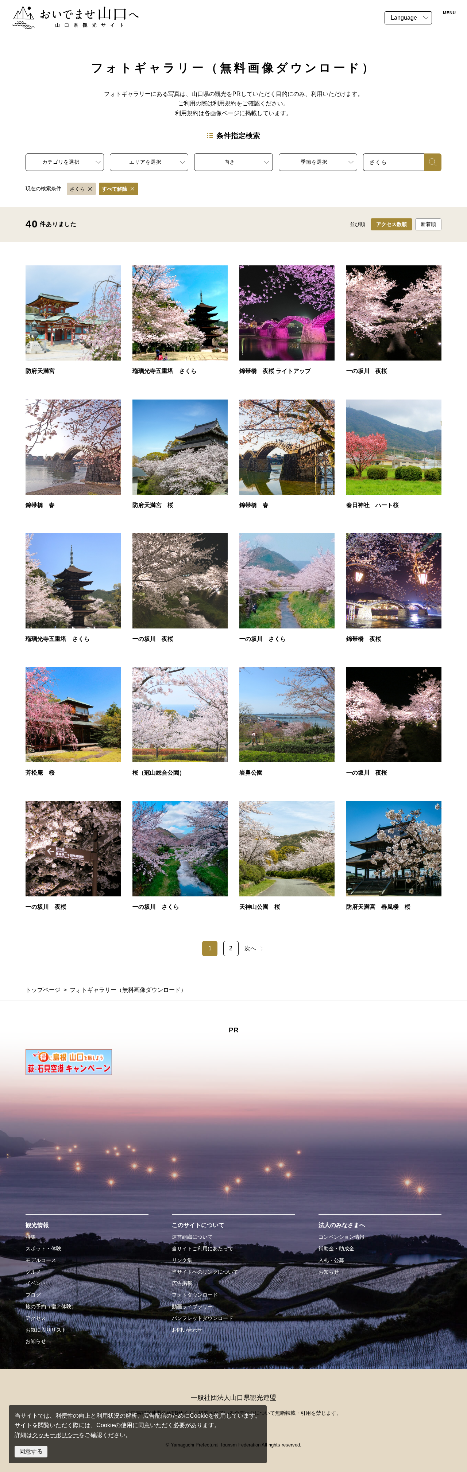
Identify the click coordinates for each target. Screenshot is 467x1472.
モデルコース (41, 1260)
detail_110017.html (73, 591)
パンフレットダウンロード (202, 1318)
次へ (250, 948)
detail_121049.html (393, 458)
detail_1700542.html (287, 323)
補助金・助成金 (336, 1248)
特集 (31, 1237)
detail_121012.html (393, 859)
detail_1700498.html (73, 859)
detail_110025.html (287, 591)
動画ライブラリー (192, 1306)
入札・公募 (331, 1260)
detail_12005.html (73, 323)
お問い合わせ (187, 1330)
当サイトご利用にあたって (202, 1248)
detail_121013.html (180, 458)
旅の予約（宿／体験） (51, 1306)
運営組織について (192, 1237)
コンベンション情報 (341, 1237)
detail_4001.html (180, 725)
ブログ (33, 1295)
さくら (77, 189)
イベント (36, 1283)
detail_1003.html (287, 458)
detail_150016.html (287, 725)
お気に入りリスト (46, 1330)
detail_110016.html (180, 323)
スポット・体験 (43, 1248)
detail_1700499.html (393, 323)
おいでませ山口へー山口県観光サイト (61, 10)
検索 (430, 162)
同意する (31, 1451)
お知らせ (36, 1341)
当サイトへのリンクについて (205, 1272)
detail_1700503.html (180, 591)
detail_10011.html (393, 591)
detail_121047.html (287, 859)
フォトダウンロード (195, 1295)
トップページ (43, 990)
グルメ (33, 1272)
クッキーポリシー (55, 1435)
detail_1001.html (73, 458)
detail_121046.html (73, 725)
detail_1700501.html (393, 725)
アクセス (36, 1318)
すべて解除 (114, 189)
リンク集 (182, 1260)
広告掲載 (182, 1283)
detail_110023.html (180, 859)
